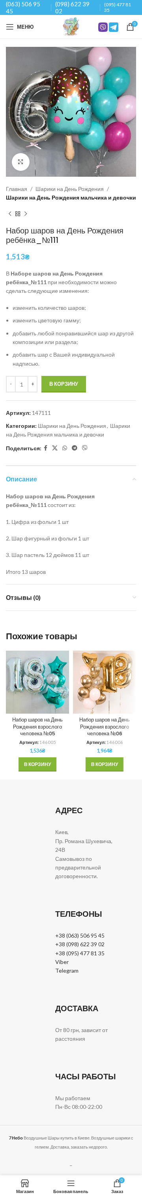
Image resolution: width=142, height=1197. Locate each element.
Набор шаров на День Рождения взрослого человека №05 (37, 726)
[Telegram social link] (74, 448)
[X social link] (55, 448)
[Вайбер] (85, 448)
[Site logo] (71, 26)
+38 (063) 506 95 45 (80, 935)
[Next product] (26, 214)
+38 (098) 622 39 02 (80, 944)
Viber (62, 961)
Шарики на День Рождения (70, 188)
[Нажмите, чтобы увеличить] (21, 162)
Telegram (66, 970)
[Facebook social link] (45, 448)
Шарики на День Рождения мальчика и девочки (71, 197)
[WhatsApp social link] (64, 448)
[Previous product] (10, 214)
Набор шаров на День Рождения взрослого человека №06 (104, 726)
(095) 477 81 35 (117, 7)
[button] (37, 764)
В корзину (63, 384)
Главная (16, 188)
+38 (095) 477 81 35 (80, 953)
